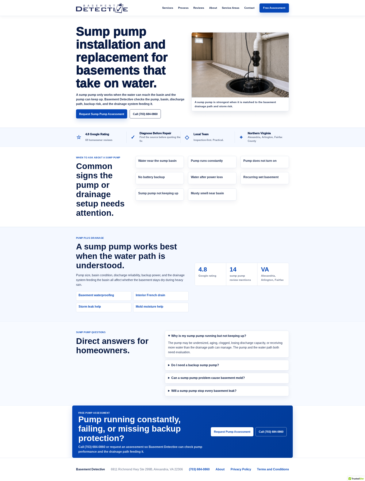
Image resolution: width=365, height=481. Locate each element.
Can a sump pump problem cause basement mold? (208, 377)
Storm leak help (90, 306)
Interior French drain (150, 295)
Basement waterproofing (96, 295)
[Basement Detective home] (102, 8)
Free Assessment (274, 7)
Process (183, 7)
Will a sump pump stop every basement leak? (203, 390)
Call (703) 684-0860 (145, 114)
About (213, 7)
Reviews (198, 7)
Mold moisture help (149, 306)
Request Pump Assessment (232, 431)
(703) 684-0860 (199, 469)
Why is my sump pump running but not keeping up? (208, 335)
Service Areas (230, 7)
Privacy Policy (241, 469)
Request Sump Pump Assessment (101, 114)
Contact (249, 7)
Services (167, 7)
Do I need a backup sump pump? (195, 365)
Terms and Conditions (273, 469)
